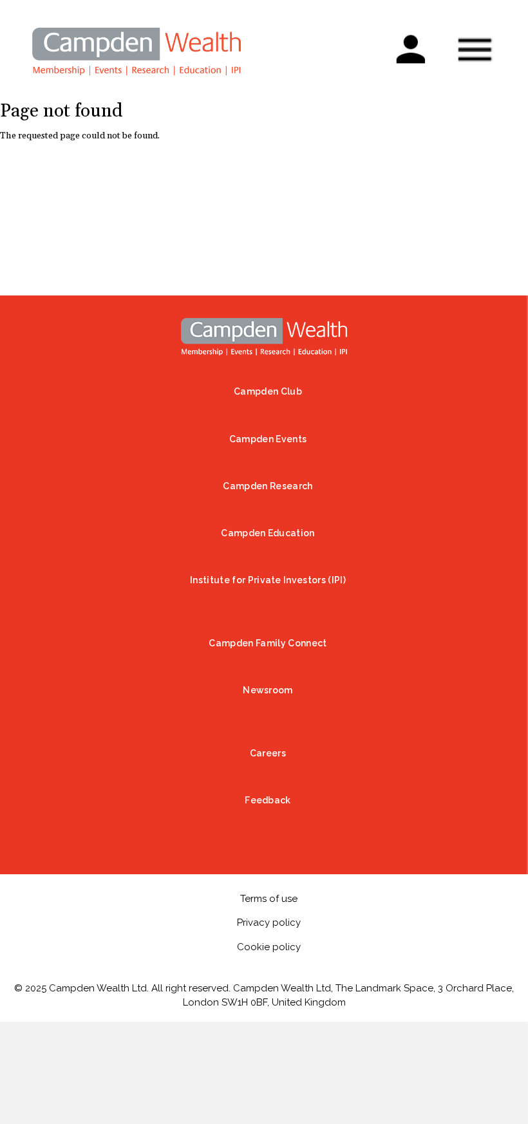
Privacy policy (269, 922)
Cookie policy (269, 947)
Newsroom (268, 690)
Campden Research (267, 486)
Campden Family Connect (267, 643)
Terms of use (268, 898)
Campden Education (267, 533)
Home (264, 336)
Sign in (409, 41)
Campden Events (267, 439)
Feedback (268, 800)
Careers (268, 753)
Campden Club (268, 391)
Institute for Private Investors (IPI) (268, 580)
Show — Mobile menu (474, 49)
